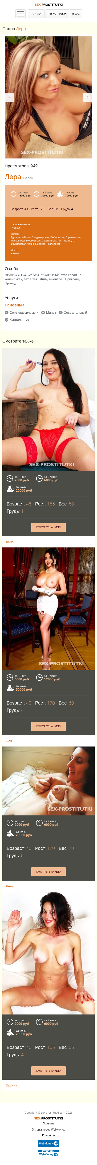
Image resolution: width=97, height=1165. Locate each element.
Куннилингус (19, 319)
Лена (10, 542)
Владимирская (40, 237)
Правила (48, 1123)
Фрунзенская (18, 243)
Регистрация (57, 13)
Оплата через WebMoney (48, 1129)
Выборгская (57, 237)
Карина (11, 1085)
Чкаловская (54, 243)
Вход (75, 13)
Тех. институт (65, 240)
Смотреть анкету (48, 527)
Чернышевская (36, 243)
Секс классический (24, 312)
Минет (51, 312)
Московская (33, 240)
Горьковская (73, 237)
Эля (9, 741)
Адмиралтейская (21, 237)
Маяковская (18, 240)
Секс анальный (75, 312)
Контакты (48, 1135)
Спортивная (49, 240)
